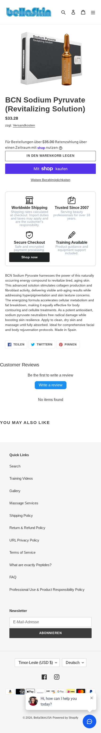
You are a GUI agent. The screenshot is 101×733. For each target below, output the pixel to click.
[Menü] (93, 12)
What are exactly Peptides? (30, 565)
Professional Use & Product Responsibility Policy (47, 590)
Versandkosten (24, 125)
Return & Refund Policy (27, 528)
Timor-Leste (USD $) (36, 663)
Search (14, 466)
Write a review (50, 385)
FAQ (12, 577)
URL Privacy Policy (24, 540)
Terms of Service (22, 552)
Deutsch (73, 663)
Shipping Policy (21, 515)
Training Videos (21, 478)
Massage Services (23, 503)
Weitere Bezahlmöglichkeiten (50, 180)
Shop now (29, 257)
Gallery (14, 491)
